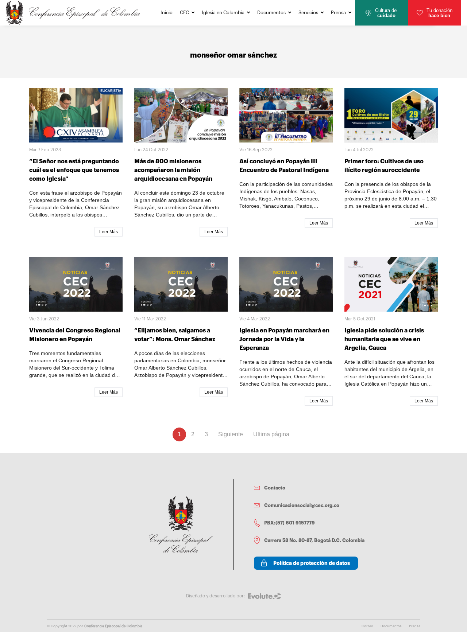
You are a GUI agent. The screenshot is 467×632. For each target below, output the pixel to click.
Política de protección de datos (311, 563)
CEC (184, 12)
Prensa (338, 12)
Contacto (274, 487)
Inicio (167, 12)
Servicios (308, 12)
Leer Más (108, 231)
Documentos (271, 12)
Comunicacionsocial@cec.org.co (301, 505)
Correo (367, 626)
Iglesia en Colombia (223, 12)
